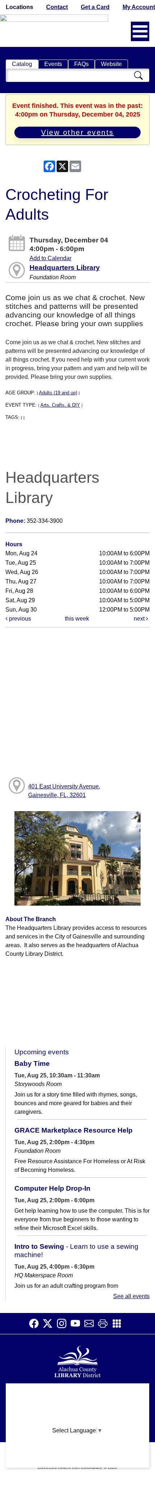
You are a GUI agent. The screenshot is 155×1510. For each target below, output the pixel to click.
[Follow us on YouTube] (77, 1323)
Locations (19, 7)
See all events (131, 1296)
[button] (140, 31)
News (77, 1420)
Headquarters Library (65, 267)
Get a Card (95, 7)
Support (77, 1406)
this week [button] (77, 619)
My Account (139, 7)
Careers (77, 1462)
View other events (77, 132)
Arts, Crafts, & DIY (60, 405)
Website (111, 64)
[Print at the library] (105, 1323)
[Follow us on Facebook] (36, 1323)
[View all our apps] (119, 1323)
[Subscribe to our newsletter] (91, 1323)
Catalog (22, 64)
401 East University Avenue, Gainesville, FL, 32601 (64, 790)
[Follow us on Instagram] (64, 1323)
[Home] (77, 1360)
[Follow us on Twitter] (50, 1323)
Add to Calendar (50, 258)
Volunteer (78, 1448)
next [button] (140, 619)
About (77, 1392)
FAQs (81, 64)
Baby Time (32, 1063)
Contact (57, 7)
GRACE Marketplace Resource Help (73, 1130)
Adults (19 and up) (58, 392)
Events (53, 64)
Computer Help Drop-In (52, 1188)
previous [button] (19, 619)
